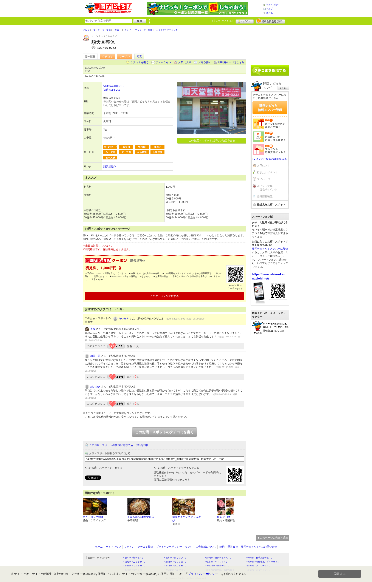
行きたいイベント (267, 172)
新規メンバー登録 (270, 21)
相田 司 (95, 355)
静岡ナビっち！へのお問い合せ (259, 546)
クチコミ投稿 (145, 546)
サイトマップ (113, 546)
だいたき (124, 318)
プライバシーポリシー (169, 546)
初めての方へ (272, 4)
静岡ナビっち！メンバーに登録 (270, 248)
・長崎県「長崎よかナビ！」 (259, 557)
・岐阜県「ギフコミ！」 (216, 561)
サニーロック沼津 (93, 517)
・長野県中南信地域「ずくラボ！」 (262, 561)
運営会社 (233, 546)
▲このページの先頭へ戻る (272, 537)
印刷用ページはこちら (231, 62)
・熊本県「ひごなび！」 (175, 557)
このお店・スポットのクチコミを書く (164, 432)
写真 (139, 56)
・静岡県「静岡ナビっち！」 (218, 557)
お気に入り (184, 62)
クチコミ (107, 56)
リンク (189, 546)
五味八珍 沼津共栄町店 (140, 517)
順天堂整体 (109, 166)
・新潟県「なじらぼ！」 (175, 561)
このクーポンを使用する (164, 296)
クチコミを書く (139, 62)
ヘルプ (269, 9)
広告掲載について (206, 546)
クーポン (124, 56)
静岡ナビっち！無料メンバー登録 (270, 107)
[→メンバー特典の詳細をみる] (270, 159)
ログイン (245, 21)
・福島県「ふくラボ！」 (134, 561)
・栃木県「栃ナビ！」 (133, 557)
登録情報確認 (265, 196)
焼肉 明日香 (224, 517)
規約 (222, 546)
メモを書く (204, 62)
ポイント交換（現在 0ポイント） (268, 188)
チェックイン (163, 62)
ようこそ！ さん (222, 20)
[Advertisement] (270, 43)
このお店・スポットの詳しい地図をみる (212, 140)
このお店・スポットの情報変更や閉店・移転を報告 (119, 445)
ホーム (269, 13)
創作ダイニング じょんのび (186, 519)
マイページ (263, 179)
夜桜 (92, 328)
